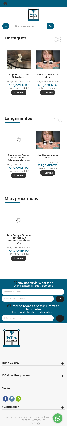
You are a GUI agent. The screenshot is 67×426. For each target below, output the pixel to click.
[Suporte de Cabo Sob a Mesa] (19, 59)
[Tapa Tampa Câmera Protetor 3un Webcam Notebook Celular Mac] (19, 220)
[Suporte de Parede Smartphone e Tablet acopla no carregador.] (19, 140)
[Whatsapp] (18, 398)
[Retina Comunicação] (33, 423)
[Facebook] (6, 398)
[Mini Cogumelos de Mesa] (48, 59)
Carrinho (19, 92)
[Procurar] (50, 26)
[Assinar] (60, 299)
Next (60, 41)
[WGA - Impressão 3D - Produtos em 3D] (5, 4)
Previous (56, 41)
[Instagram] (12, 398)
